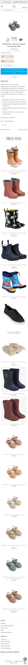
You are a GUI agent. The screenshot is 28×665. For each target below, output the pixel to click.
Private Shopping (6, 648)
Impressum (8, 661)
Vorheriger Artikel (5, 129)
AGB (2, 630)
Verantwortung (5, 646)
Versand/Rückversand (7, 625)
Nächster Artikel (23, 129)
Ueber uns (4, 639)
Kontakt (3, 623)
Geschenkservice (6, 641)
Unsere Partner (5, 643)
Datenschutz (4, 628)
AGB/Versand (19, 661)
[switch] (25, 663)
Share (15, 77)
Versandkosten (17, 50)
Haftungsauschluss (6, 632)
